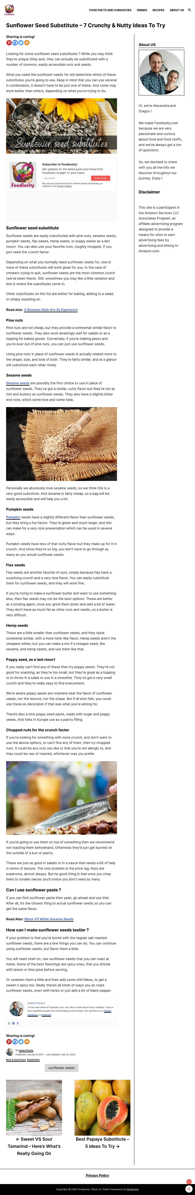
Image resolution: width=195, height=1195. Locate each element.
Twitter (107, 1010)
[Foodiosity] (26, 10)
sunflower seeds (61, 1068)
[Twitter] (21, 42)
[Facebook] (15, 42)
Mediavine (133, 1189)
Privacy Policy (97, 1175)
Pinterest (46, 1014)
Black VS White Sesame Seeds (48, 919)
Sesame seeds (18, 383)
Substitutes (33, 1059)
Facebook (33, 1014)
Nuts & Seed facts (16, 1059)
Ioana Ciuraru (26, 1050)
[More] (27, 42)
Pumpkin (13, 517)
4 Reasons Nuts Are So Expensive (51, 310)
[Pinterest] (9, 42)
